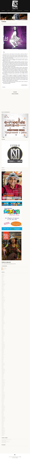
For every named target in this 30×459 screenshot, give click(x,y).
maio (2, 278)
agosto (2, 276)
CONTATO (8, 10)
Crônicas (4, 21)
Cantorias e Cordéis (4, 440)
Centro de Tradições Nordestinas (5, 441)
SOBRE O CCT (13, 10)
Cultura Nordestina (4, 442)
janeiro (2, 282)
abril (2, 279)
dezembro (3, 283)
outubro (2, 313)
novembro (3, 312)
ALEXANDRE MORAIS (19, 10)
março (2, 280)
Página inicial (3, 10)
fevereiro (3, 281)
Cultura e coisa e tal (6, 262)
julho (2, 277)
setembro (3, 314)
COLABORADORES (26, 10)
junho (2, 293)
